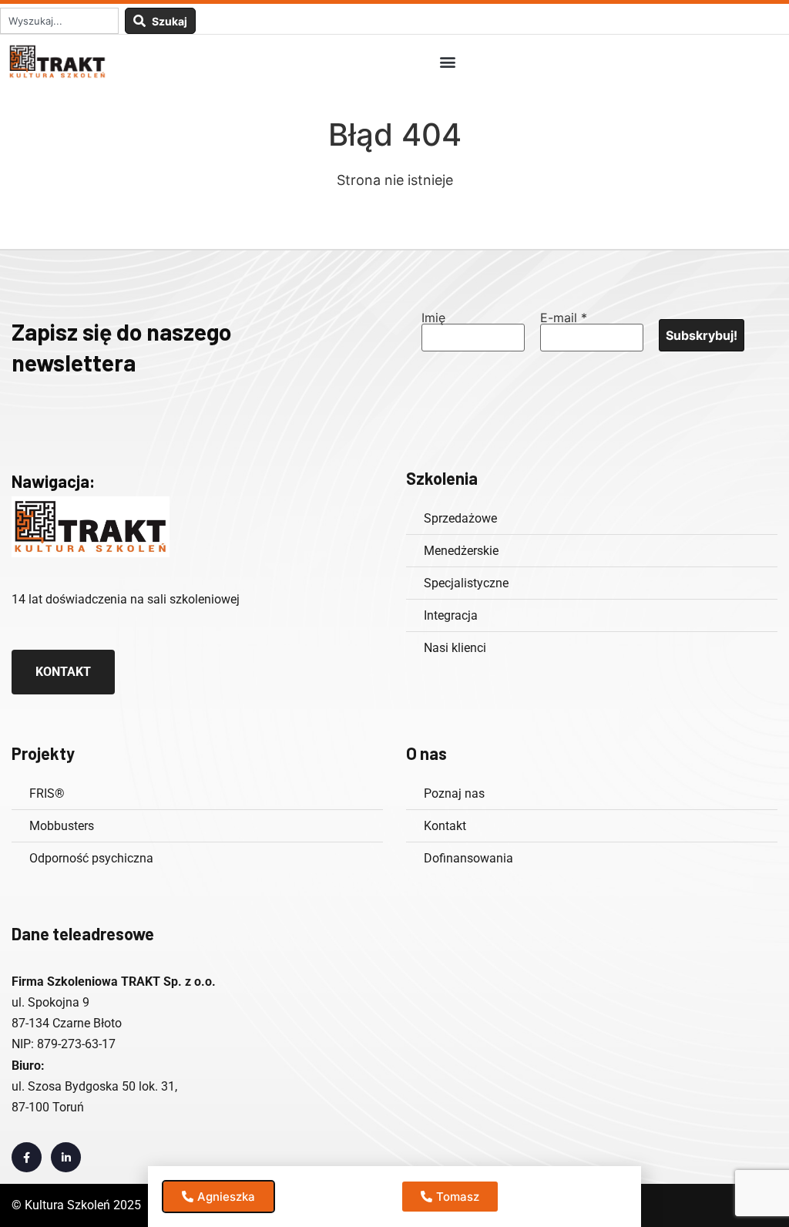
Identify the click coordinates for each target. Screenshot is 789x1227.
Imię (433, 317)
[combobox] (59, 21)
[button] (448, 61)
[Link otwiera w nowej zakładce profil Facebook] (27, 1157)
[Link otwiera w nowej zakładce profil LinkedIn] (66, 1157)
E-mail (563, 317)
